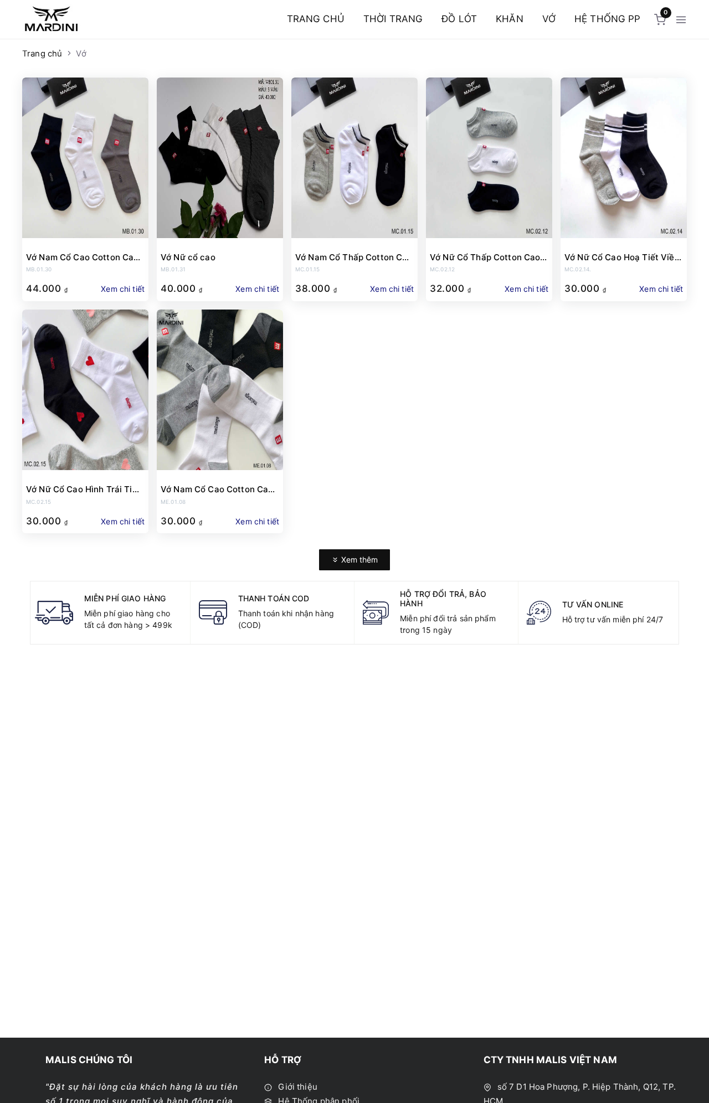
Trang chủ (316, 18)
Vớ (549, 18)
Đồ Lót (459, 18)
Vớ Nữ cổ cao (188, 257)
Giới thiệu (296, 1086)
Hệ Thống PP (607, 18)
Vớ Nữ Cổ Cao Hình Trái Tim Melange (83, 489)
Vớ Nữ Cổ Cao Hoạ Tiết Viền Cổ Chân (622, 257)
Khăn (509, 18)
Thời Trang (393, 18)
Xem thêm (358, 559)
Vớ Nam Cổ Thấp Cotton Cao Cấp (354, 257)
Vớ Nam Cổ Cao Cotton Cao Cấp (82, 257)
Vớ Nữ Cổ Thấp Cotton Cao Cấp (485, 257)
